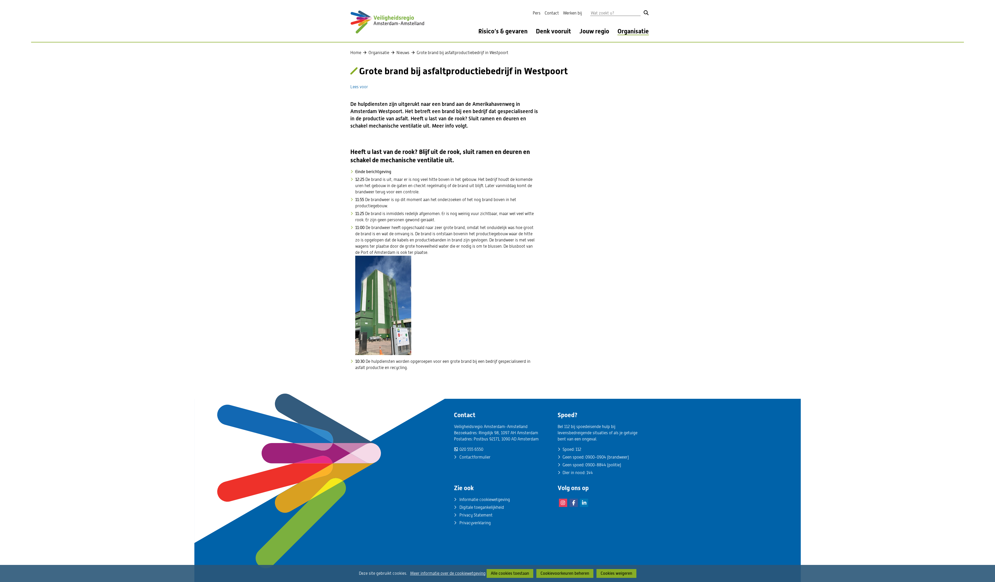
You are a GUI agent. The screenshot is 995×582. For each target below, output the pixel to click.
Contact (552, 13)
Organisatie (633, 31)
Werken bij (572, 13)
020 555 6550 (471, 449)
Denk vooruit (553, 31)
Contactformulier (475, 457)
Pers (537, 13)
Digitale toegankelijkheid (481, 507)
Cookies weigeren (616, 573)
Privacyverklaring (475, 522)
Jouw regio (594, 31)
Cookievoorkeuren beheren (565, 573)
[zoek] (646, 12)
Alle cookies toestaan (510, 573)
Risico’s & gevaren (503, 31)
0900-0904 (595, 457)
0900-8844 (595, 464)
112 (578, 449)
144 (589, 472)
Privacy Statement (476, 515)
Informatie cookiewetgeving (484, 499)
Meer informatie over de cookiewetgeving (448, 573)
